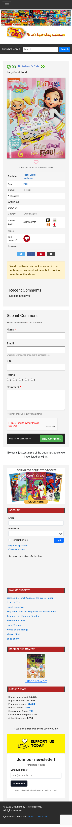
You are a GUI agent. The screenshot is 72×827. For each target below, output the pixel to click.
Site (9, 361)
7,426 (27, 707)
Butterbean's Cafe (28, 66)
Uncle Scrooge (14, 625)
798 (31, 711)
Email (11, 343)
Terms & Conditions (37, 816)
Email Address (19, 769)
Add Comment (51, 438)
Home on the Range (17, 629)
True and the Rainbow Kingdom (23, 616)
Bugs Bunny (13, 638)
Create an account (16, 549)
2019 (25, 184)
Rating (11, 374)
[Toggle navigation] (6, 4)
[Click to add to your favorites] (36, 162)
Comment (14, 387)
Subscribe (19, 783)
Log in (59, 540)
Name (11, 329)
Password (13, 528)
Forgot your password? (18, 546)
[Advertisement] (36, 572)
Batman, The (13, 602)
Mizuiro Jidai (13, 634)
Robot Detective (15, 607)
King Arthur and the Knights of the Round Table (31, 611)
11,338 (31, 704)
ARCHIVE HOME (11, 49)
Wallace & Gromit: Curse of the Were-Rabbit (30, 598)
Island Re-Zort (36, 681)
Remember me (20, 539)
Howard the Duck (16, 620)
